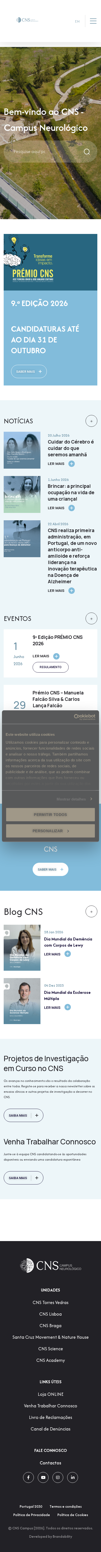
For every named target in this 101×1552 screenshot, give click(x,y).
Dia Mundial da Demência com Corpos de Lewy (68, 942)
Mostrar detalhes (71, 799)
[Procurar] (87, 151)
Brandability (62, 1536)
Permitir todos (50, 815)
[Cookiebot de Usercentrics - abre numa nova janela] (73, 717)
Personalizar (48, 831)
